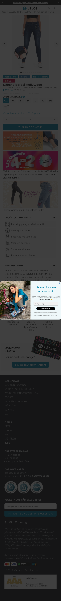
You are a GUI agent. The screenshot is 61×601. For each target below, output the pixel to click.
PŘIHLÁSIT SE (45, 309)
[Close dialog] (59, 283)
